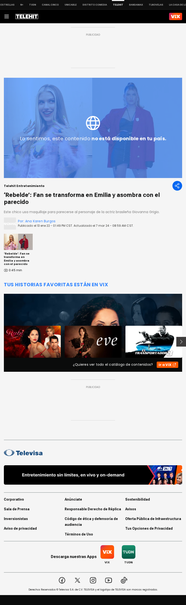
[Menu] (6, 16)
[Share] (177, 186)
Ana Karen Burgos (40, 221)
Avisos (130, 509)
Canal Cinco (50, 4)
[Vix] (175, 16)
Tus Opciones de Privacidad (149, 528)
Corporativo (14, 499)
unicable (71, 4)
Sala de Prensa (17, 509)
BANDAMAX (136, 4)
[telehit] (27, 16)
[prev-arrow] (1, 342)
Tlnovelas (156, 4)
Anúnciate (73, 499)
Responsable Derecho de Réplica (93, 509)
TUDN (32, 4)
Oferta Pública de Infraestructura (153, 519)
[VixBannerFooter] (93, 475)
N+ (21, 4)
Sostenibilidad (137, 499)
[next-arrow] (181, 342)
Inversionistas (16, 519)
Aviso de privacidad (20, 528)
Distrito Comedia (95, 4)
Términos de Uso (79, 534)
